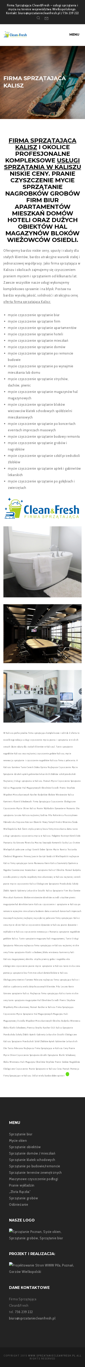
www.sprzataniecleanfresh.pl (52, 1355)
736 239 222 (24, 1312)
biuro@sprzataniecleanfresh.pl (32, 1318)
